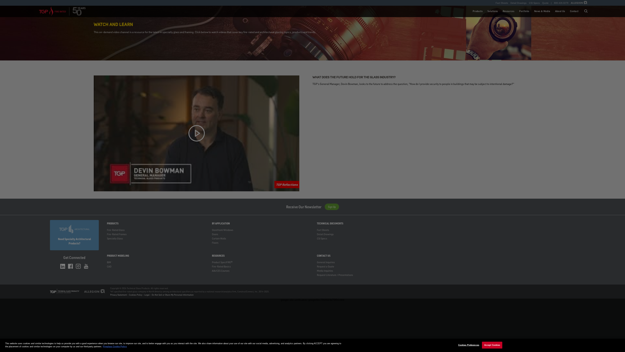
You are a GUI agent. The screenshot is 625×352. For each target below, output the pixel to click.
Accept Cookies (492, 345)
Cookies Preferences (468, 345)
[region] (312, 345)
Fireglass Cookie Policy (115, 346)
